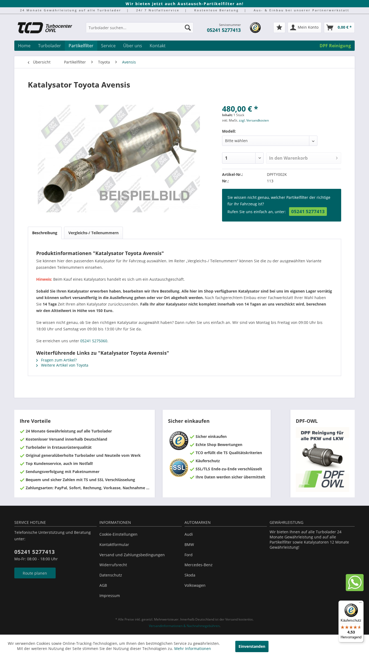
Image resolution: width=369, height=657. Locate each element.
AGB (103, 585)
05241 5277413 (224, 30)
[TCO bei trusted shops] (255, 27)
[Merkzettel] (279, 27)
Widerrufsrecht (113, 564)
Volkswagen (195, 585)
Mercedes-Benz (199, 564)
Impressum (109, 595)
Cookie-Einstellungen (118, 534)
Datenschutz (110, 575)
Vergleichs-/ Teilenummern (93, 232)
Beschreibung (44, 232)
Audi (189, 534)
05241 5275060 (93, 340)
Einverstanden (252, 646)
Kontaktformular (114, 544)
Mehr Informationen (192, 648)
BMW (189, 544)
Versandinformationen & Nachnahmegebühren (184, 626)
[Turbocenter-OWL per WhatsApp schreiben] (355, 589)
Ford (189, 554)
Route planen (35, 573)
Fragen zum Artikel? (58, 360)
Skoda (190, 575)
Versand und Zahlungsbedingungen (132, 554)
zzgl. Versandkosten (254, 120)
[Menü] (360, 604)
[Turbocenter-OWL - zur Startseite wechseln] (48, 28)
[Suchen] (187, 27)
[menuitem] (139, 30)
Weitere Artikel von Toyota (64, 365)
